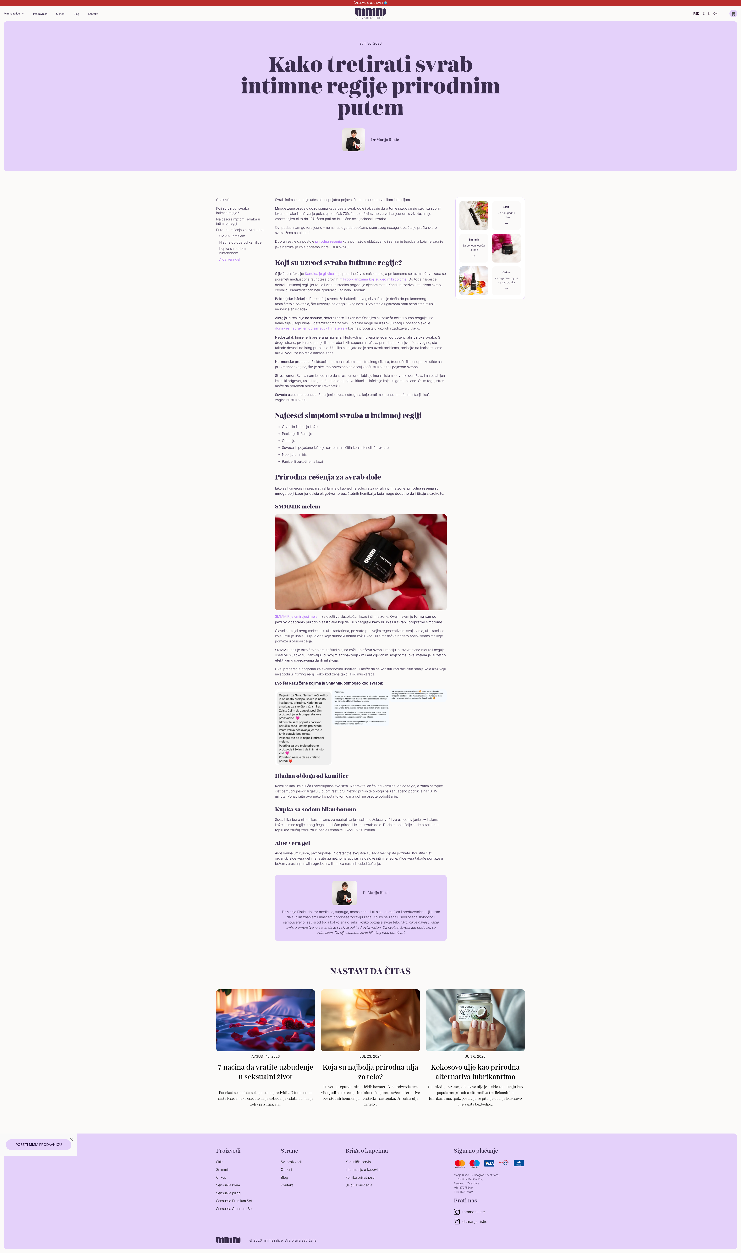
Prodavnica (40, 13)
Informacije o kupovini (362, 1169)
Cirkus (221, 1177)
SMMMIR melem (232, 236)
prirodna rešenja (328, 241)
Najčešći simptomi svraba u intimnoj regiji (238, 221)
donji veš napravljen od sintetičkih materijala (311, 328)
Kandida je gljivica (319, 274)
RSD (696, 13)
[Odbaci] (71, 1140)
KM (715, 13)
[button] (733, 13)
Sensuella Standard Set (234, 1209)
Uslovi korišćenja (358, 1185)
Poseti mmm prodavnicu (39, 1145)
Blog (76, 13)
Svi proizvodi (291, 1162)
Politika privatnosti (360, 1177)
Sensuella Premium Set (234, 1201)
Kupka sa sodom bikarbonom (232, 251)
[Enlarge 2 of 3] (384, 694)
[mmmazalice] (370, 13)
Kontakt (93, 13)
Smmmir (222, 1169)
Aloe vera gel (229, 259)
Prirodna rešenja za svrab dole (240, 230)
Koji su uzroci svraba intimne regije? (232, 210)
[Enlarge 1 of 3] (327, 694)
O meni (60, 13)
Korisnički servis (358, 1162)
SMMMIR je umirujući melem (298, 616)
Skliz (219, 1162)
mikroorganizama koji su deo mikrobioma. (373, 279)
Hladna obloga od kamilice (240, 242)
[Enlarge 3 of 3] (442, 694)
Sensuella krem (228, 1185)
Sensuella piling (228, 1193)
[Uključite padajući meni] (23, 13)
